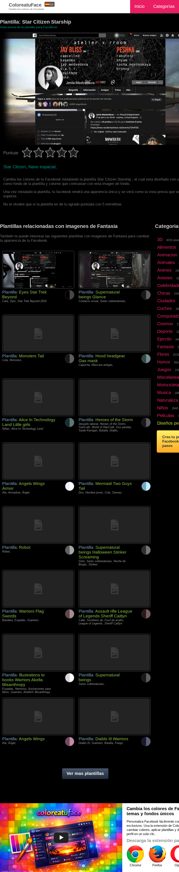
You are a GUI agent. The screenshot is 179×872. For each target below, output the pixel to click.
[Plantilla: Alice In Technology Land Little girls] (38, 397)
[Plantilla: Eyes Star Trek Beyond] (38, 269)
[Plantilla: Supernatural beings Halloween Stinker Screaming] (115, 525)
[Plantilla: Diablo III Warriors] (115, 716)
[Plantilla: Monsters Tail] (38, 333)
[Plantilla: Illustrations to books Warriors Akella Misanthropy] (38, 652)
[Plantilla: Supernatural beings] (115, 652)
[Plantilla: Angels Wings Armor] (38, 461)
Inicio (139, 6)
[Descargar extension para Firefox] (157, 854)
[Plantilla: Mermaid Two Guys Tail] (115, 461)
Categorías (164, 6)
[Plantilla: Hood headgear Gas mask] (115, 333)
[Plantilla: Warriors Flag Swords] (38, 589)
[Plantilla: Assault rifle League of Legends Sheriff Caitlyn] (115, 589)
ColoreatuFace (26, 6)
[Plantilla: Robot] (38, 525)
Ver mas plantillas (85, 773)
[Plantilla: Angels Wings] (38, 716)
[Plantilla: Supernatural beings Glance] (115, 269)
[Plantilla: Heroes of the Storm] (115, 397)
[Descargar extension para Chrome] (135, 854)
